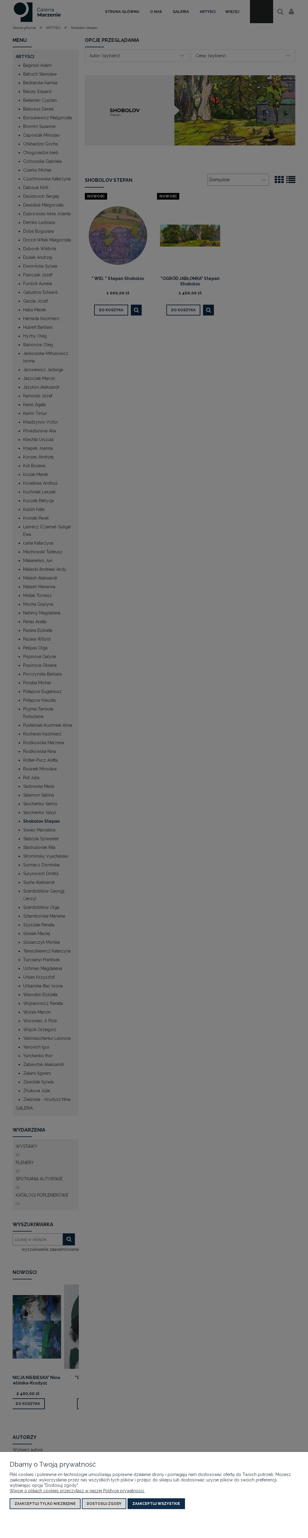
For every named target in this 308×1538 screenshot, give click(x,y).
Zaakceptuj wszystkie (156, 1504)
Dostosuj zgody (104, 1504)
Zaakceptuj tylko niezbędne (45, 1504)
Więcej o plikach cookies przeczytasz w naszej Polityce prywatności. (77, 1490)
